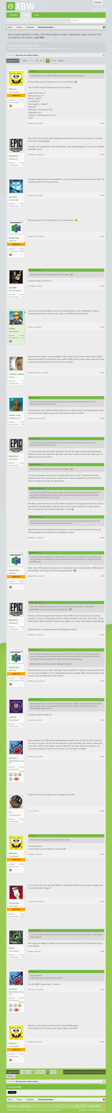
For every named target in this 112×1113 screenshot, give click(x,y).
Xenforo (27, 1106)
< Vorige (24, 60)
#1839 (102, 989)
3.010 (22, 914)
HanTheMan (53, 49)
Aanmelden (98, 2)
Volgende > (61, 60)
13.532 (21, 100)
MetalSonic (13, 156)
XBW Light (11, 1106)
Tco (10, 812)
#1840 (102, 1042)
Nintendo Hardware (27, 49)
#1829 (102, 537)
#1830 (102, 576)
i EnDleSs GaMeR (16, 374)
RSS (103, 1106)
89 (37, 60)
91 (44, 60)
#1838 (102, 951)
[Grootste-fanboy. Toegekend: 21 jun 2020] (15, 774)
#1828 (102, 418)
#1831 (102, 635)
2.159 (22, 955)
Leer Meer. (39, 37)
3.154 (22, 724)
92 (48, 61)
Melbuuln (13, 89)
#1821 (102, 123)
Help (77, 1106)
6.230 (22, 819)
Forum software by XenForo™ (26, 1110)
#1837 (102, 901)
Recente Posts (32, 20)
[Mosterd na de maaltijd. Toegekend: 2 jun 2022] (16, 779)
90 (40, 60)
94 (55, 60)
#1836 (102, 854)
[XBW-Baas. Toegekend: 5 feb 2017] (11, 779)
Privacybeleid (100, 1110)
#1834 (102, 756)
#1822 (102, 154)
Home (83, 1106)
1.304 (22, 294)
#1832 (102, 681)
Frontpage (13, 15)
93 (51, 60)
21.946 (21, 249)
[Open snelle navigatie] (104, 27)
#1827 (102, 373)
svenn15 (12, 717)
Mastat (11, 948)
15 (23, 381)
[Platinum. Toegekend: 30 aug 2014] (11, 341)
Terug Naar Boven (94, 1106)
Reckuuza (13, 758)
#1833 (102, 720)
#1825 (102, 286)
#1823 (102, 195)
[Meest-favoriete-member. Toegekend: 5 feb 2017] (11, 774)
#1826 (102, 327)
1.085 (22, 204)
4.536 (22, 163)
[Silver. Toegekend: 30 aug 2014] (11, 254)
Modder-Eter (14, 238)
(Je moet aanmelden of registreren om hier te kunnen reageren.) (84, 1072)
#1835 (102, 811)
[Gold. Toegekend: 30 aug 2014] (11, 105)
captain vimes (15, 415)
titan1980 (12, 288)
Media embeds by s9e (53, 1110)
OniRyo (12, 329)
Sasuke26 (13, 197)
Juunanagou (14, 903)
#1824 (102, 236)
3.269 (22, 335)
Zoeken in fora (16, 20)
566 (22, 422)
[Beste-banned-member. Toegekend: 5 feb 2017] (20, 774)
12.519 (21, 767)
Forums (26, 15)
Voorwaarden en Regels (87, 1110)
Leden (36, 15)
